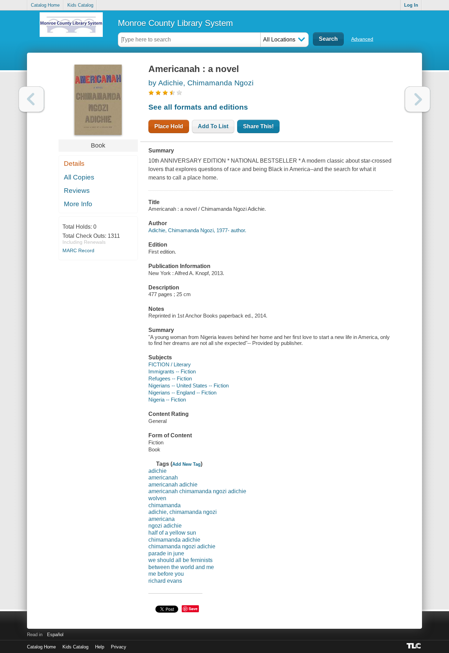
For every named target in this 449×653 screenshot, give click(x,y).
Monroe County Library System (175, 23)
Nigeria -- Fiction (167, 400)
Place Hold (168, 126)
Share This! (258, 126)
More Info (78, 204)
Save (193, 608)
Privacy (118, 646)
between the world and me (181, 567)
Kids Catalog (80, 5)
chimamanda (164, 505)
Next (417, 99)
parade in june (166, 553)
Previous (31, 99)
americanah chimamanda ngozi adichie (197, 491)
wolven (157, 498)
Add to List (213, 126)
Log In (411, 5)
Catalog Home (45, 5)
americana (161, 519)
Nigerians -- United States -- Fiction (188, 385)
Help (99, 646)
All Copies (79, 177)
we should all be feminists (180, 560)
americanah (163, 478)
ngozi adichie (165, 526)
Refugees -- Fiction (170, 378)
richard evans (165, 581)
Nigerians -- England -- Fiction (182, 393)
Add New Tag (186, 464)
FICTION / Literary (169, 364)
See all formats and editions (198, 107)
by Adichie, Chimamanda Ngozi (201, 83)
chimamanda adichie (174, 540)
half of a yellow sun (172, 533)
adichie (157, 471)
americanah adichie (172, 485)
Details (74, 163)
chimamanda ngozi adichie (181, 546)
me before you (166, 574)
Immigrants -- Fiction (172, 371)
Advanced (362, 39)
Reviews (77, 190)
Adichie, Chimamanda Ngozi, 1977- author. (197, 230)
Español (55, 634)
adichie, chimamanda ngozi (182, 512)
